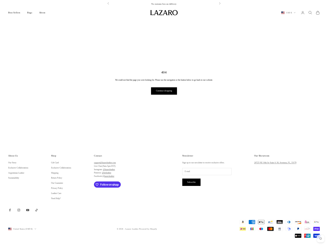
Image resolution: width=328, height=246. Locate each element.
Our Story (12, 162)
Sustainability (13, 178)
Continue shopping (164, 91)
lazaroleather (109, 176)
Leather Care (56, 193)
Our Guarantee (57, 183)
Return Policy (56, 178)
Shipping (54, 173)
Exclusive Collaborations (18, 168)
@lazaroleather (109, 169)
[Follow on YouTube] (27, 210)
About (42, 12)
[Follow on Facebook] (10, 210)
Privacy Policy (57, 188)
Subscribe (191, 182)
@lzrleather (106, 173)
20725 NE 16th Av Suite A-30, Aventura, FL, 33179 (275, 162)
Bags (29, 12)
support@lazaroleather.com (105, 162)
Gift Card (55, 162)
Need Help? (56, 198)
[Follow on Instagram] (18, 210)
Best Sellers (14, 12)
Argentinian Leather (16, 173)
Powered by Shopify (148, 229)
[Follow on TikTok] (36, 210)
